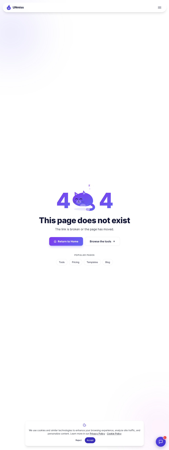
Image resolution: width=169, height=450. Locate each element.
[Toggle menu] (159, 7)
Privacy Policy (97, 433)
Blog (107, 262)
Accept (90, 440)
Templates (92, 262)
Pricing (75, 262)
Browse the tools (100, 241)
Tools (62, 262)
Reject (79, 440)
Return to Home (68, 241)
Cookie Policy (114, 433)
